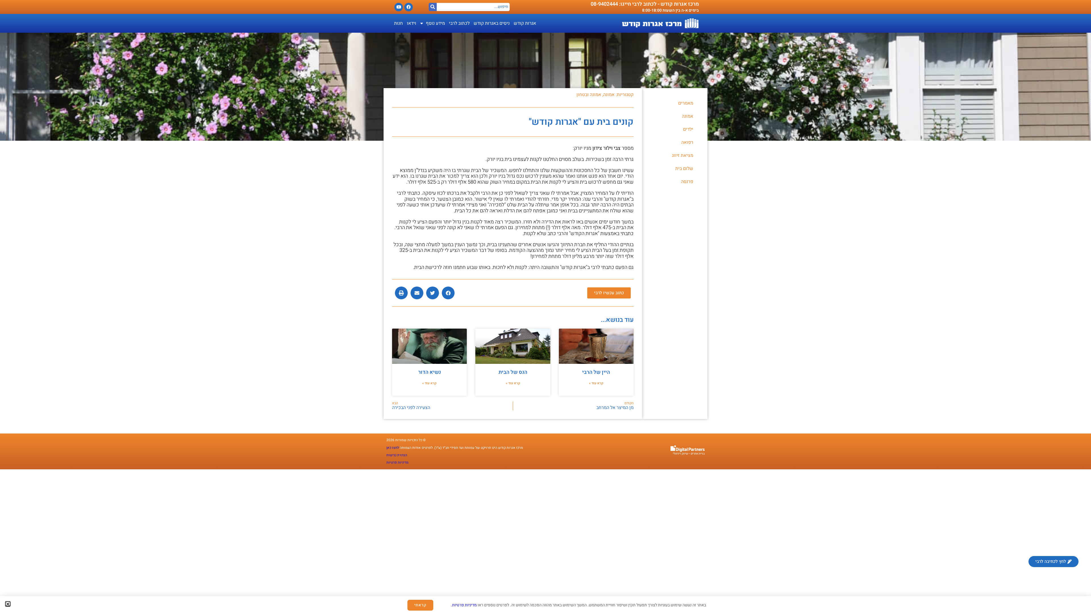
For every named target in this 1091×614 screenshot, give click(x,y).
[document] (545, 307)
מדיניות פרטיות (464, 605)
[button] (8, 604)
